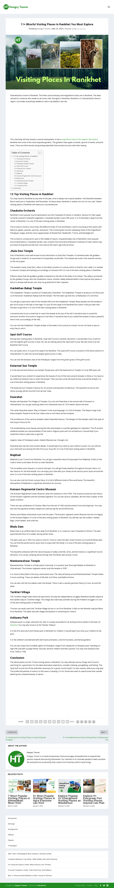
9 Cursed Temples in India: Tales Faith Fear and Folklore (29, 870)
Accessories (12, 818)
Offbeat (11, 835)
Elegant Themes (21, 885)
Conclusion (17, 188)
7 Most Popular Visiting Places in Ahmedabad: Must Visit (19, 799)
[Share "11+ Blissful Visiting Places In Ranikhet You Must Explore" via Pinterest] (45, 721)
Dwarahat (19, 171)
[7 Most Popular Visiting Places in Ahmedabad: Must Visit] (19, 786)
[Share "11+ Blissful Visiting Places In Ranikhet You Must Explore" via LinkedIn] (49, 721)
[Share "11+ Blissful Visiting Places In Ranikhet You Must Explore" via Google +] (36, 721)
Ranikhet (14, 625)
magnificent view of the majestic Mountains (80, 139)
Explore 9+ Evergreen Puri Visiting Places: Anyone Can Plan (93, 799)
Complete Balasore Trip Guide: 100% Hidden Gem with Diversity (32, 859)
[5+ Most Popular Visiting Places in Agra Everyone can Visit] (44, 786)
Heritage (11, 824)
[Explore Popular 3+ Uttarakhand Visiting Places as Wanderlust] (69, 786)
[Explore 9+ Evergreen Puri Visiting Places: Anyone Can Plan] (94, 786)
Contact (89, 885)
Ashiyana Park (22, 185)
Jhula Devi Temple (22, 161)
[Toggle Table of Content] (38, 153)
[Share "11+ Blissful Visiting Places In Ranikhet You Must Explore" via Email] (63, 721)
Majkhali (19, 173)
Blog (95, 885)
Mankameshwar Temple (25, 181)
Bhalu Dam (20, 178)
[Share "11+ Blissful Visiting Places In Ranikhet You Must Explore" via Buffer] (54, 721)
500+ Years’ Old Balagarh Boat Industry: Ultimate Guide (29, 854)
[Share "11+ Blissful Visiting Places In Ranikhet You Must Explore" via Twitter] (32, 721)
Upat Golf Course (22, 166)
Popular (68, 28)
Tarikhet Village (22, 183)
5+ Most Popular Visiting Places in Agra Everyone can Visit (44, 799)
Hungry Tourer (43, 28)
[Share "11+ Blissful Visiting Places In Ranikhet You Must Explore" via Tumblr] (41, 721)
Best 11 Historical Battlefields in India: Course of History (30, 875)
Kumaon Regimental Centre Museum (28, 176)
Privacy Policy (80, 885)
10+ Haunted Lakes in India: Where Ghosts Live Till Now (29, 865)
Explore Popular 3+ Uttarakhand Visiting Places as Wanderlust (69, 799)
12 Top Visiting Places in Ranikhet (25, 156)
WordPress (42, 885)
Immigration (13, 829)
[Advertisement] (57, 121)
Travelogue (12, 846)
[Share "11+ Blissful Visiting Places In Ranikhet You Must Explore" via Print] (67, 721)
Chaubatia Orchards (23, 159)
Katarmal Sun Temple (23, 168)
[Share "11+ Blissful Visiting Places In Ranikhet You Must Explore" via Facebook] (27, 721)
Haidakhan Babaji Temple (25, 164)
